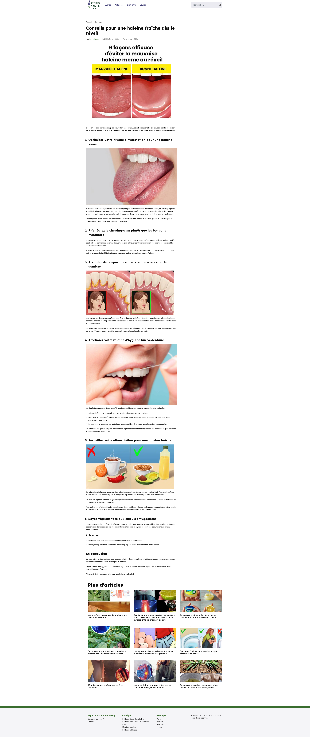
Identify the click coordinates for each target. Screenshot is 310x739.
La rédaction (94, 39)
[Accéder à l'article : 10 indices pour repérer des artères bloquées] (109, 671)
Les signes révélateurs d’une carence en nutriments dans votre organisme (153, 652)
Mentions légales (129, 727)
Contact (91, 722)
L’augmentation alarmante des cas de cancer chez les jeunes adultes (152, 686)
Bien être (131, 5)
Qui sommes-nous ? (96, 719)
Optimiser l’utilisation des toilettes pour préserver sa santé (199, 652)
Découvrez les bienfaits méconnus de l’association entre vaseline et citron (198, 616)
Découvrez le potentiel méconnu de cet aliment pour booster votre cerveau (107, 652)
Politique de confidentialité (133, 719)
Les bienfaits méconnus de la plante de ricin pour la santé (107, 616)
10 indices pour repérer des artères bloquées (105, 686)
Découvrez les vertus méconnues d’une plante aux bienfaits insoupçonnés (199, 686)
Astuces (119, 5)
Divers (143, 5)
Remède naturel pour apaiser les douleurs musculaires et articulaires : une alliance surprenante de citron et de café (154, 617)
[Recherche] (220, 5)
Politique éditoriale (129, 730)
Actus (108, 5)
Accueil (89, 22)
